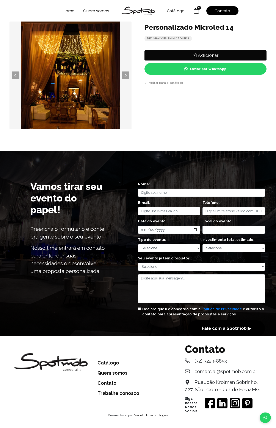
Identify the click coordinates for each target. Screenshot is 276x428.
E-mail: (144, 203)
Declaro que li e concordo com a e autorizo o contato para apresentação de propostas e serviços (203, 311)
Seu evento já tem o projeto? (164, 258)
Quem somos (96, 10)
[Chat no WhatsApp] (265, 417)
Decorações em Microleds (168, 38)
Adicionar (207, 55)
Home (68, 10)
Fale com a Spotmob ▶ (226, 328)
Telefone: (211, 203)
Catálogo (176, 10)
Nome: (144, 184)
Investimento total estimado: (228, 240)
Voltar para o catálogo (166, 82)
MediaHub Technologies (151, 415)
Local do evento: (217, 221)
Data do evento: (152, 221)
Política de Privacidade (221, 309)
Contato (222, 10)
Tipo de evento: (152, 240)
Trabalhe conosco (118, 393)
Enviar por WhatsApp (208, 69)
